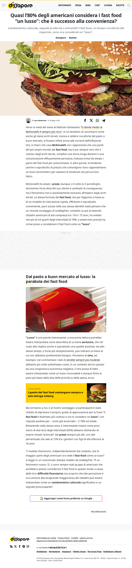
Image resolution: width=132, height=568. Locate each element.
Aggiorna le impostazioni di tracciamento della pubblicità (62, 540)
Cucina (108, 5)
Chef (97, 5)
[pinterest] (23, 546)
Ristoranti (64, 5)
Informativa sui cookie (46, 538)
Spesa (78, 5)
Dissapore (61, 37)
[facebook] (19, 546)
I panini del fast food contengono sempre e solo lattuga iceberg (55, 394)
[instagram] (28, 546)
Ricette (120, 5)
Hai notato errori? (98, 511)
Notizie (72, 37)
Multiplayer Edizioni (112, 551)
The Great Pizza (94, 551)
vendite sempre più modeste (83, 360)
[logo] (20, 5)
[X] (15, 546)
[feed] (11, 546)
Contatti (74, 538)
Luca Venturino (40, 120)
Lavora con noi (86, 538)
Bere (88, 5)
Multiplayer (42, 551)
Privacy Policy (64, 538)
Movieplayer (54, 551)
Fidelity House (79, 551)
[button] (85, 120)
